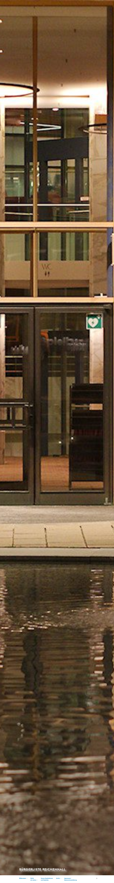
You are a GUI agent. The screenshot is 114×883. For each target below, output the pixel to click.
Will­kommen (22, 878)
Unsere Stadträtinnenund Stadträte (47, 879)
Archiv (58, 878)
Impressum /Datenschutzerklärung (70, 879)
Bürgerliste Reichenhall (42, 869)
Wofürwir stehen (33, 879)
